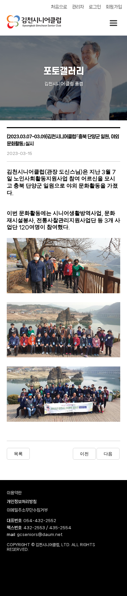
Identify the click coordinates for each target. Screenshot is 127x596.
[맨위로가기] (110, 562)
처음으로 (59, 6)
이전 (84, 453)
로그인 (95, 6)
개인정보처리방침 (22, 501)
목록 (18, 453)
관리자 (78, 6)
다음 (108, 453)
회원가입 (114, 6)
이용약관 (14, 493)
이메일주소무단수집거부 (27, 510)
